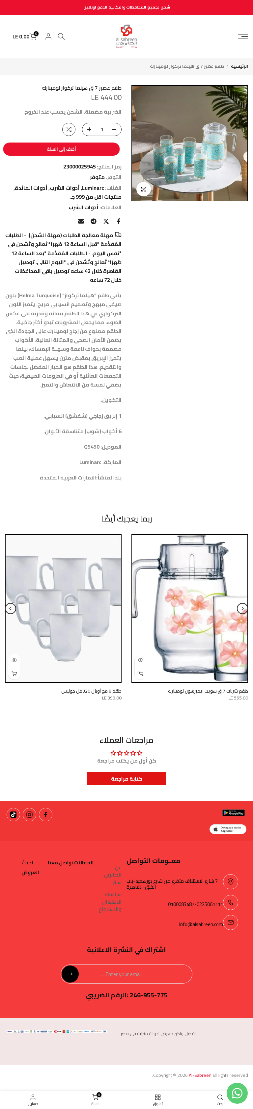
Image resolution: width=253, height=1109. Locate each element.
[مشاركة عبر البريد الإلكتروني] (81, 221)
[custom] (45, 814)
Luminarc (93, 188)
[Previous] (242, 608)
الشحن (75, 112)
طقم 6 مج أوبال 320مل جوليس (91, 691)
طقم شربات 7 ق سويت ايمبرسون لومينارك (208, 691)
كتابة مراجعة (126, 779)
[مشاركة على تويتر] (106, 221)
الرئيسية (239, 66)
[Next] (10, 608)
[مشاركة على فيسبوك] (119, 221)
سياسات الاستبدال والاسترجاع (110, 902)
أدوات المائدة (31, 188)
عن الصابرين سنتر (113, 875)
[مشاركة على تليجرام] (94, 221)
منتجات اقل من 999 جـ (96, 196)
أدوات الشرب (65, 188)
